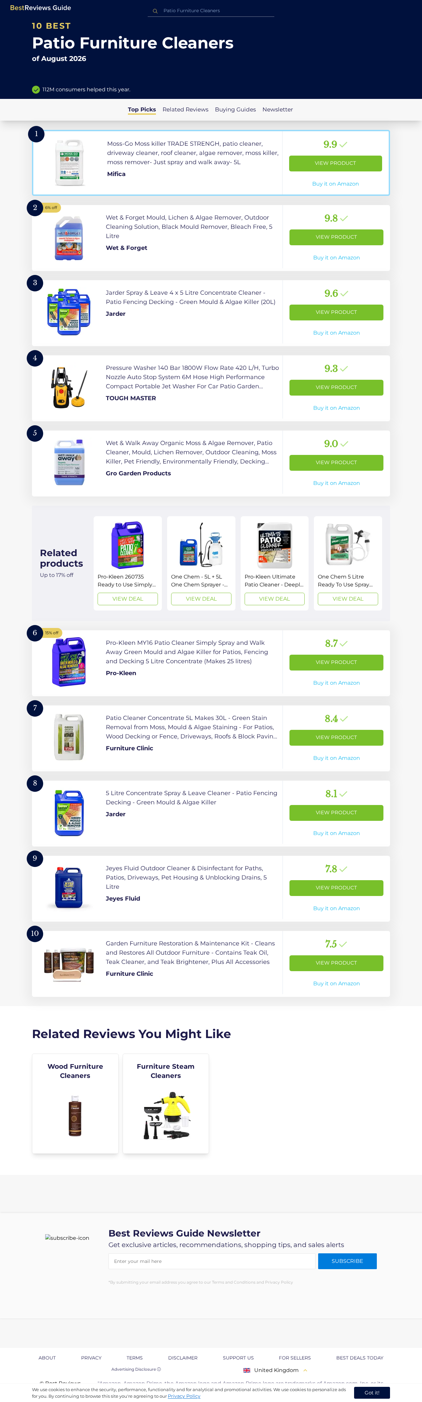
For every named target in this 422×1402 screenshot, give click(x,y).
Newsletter (277, 109)
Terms (135, 1358)
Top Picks (142, 109)
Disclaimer (182, 1358)
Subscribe (347, 1261)
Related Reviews (185, 109)
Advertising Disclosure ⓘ (136, 1369)
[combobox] (211, 11)
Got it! (372, 1392)
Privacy (91, 1358)
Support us (238, 1358)
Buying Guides (235, 109)
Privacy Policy (184, 1396)
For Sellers (295, 1358)
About (47, 1358)
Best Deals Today (359, 1358)
